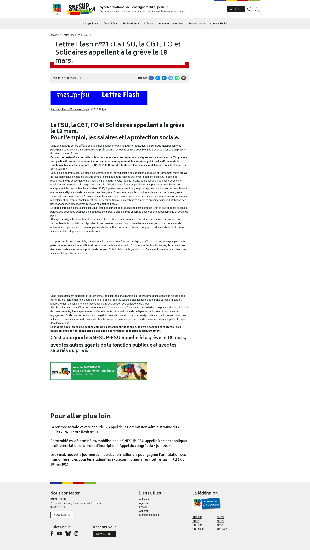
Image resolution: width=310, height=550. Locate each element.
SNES (220, 521)
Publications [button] (130, 23)
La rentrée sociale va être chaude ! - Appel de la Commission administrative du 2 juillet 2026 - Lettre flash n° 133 (114, 430)
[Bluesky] (68, 534)
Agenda (143, 503)
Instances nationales (171, 23)
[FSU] (56, 9)
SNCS (220, 517)
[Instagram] (76, 534)
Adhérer (235, 9)
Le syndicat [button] (90, 23)
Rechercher (249, 9)
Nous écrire (62, 514)
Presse (143, 507)
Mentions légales (149, 514)
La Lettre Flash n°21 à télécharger (70, 109)
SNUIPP (197, 525)
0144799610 (57, 507)
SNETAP (222, 529)
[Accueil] (81, 9)
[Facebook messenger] (157, 77)
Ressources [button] (195, 23)
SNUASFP (198, 529)
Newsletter (104, 533)
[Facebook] (151, 77)
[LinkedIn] (164, 77)
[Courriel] (183, 77)
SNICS (221, 525)
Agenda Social (218, 23)
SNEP (195, 521)
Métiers (148, 23)
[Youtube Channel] (59, 534)
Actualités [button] (109, 23)
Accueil (54, 35)
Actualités (144, 499)
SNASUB (197, 517)
